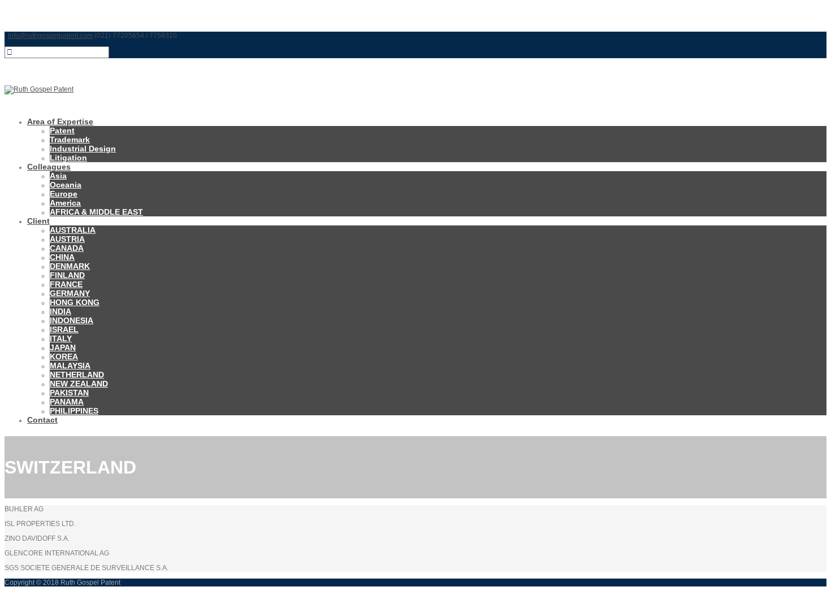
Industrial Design (83, 148)
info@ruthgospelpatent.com (50, 36)
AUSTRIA (67, 239)
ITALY (61, 338)
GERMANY (70, 293)
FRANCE (66, 284)
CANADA (67, 248)
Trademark (70, 139)
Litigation (68, 157)
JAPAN (63, 347)
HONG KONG (74, 302)
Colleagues (49, 166)
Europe (63, 193)
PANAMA (67, 401)
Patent (62, 130)
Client (38, 220)
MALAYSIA (70, 365)
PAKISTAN (69, 392)
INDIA (60, 311)
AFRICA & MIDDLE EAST (96, 211)
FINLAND (67, 275)
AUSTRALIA (73, 229)
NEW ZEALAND (79, 383)
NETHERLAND (77, 374)
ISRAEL (64, 329)
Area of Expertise (60, 121)
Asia (58, 175)
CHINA (62, 257)
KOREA (64, 356)
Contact (42, 419)
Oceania (65, 184)
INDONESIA (71, 320)
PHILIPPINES (74, 410)
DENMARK (70, 266)
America (65, 202)
